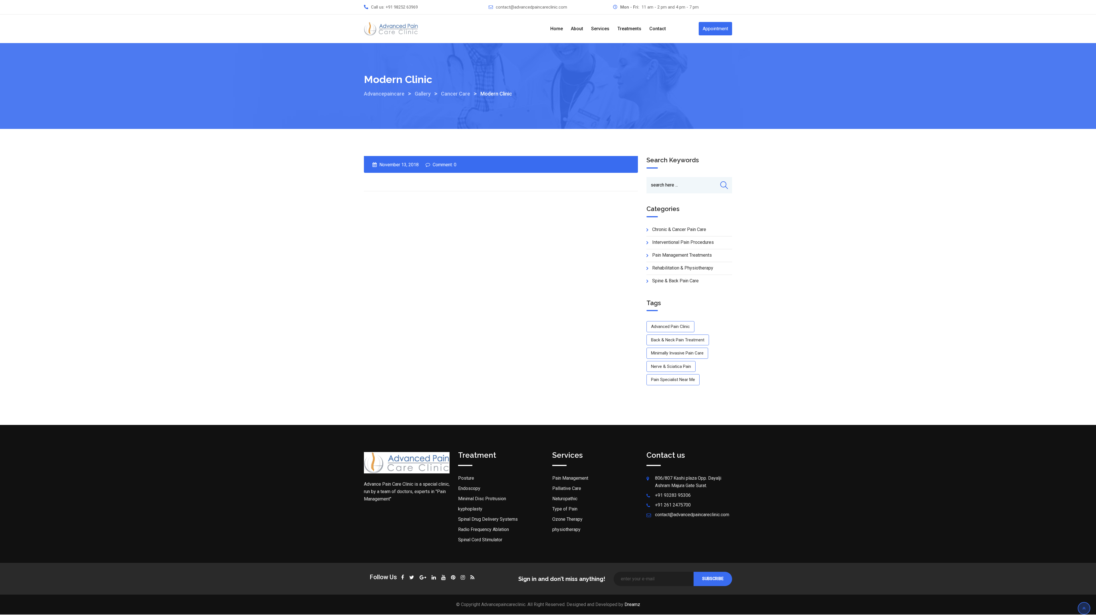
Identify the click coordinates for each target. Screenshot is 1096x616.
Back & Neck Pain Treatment (677, 340)
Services (600, 28)
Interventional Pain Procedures (683, 242)
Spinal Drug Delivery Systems (488, 519)
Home (556, 28)
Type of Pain (564, 509)
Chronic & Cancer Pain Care (679, 229)
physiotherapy (566, 529)
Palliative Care (566, 488)
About (577, 28)
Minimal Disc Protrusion (482, 498)
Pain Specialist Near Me (673, 379)
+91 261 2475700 (673, 505)
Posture (466, 478)
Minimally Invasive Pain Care (677, 353)
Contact (657, 28)
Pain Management (570, 478)
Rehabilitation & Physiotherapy (682, 268)
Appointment (715, 28)
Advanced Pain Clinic (670, 326)
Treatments (629, 28)
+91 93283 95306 (673, 495)
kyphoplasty (470, 509)
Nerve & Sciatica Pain (671, 366)
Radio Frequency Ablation (483, 529)
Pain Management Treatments (682, 255)
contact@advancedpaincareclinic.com (531, 7)
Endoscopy (469, 488)
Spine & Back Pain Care (675, 280)
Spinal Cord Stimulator (480, 539)
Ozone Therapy (567, 519)
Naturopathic (564, 498)
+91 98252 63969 (402, 7)
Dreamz (632, 604)
